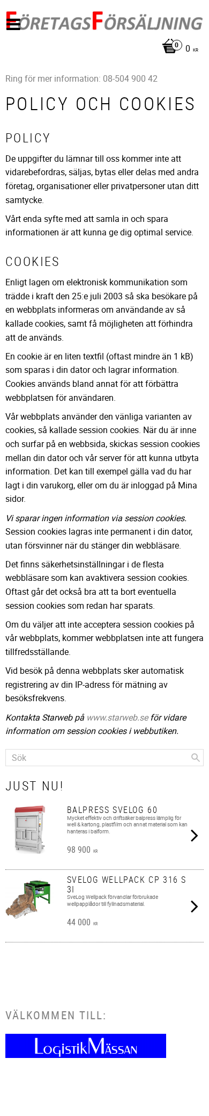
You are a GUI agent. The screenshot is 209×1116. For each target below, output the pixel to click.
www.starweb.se (117, 717)
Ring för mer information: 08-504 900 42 (81, 78)
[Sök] (196, 758)
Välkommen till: (56, 1015)
